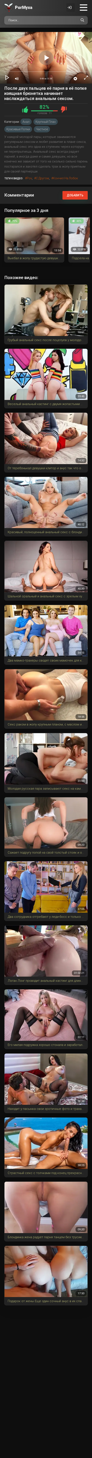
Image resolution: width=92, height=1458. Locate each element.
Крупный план (46, 121)
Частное (42, 129)
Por (23, 7)
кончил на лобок (65, 178)
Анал (26, 121)
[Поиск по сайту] (82, 20)
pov (29, 178)
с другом (42, 178)
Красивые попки (18, 129)
